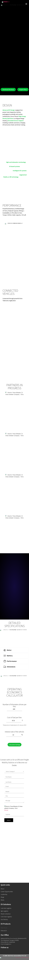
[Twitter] (7, 952)
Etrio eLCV (4, 930)
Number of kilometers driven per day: (14, 705)
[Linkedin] (15, 952)
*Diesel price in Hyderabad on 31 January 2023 (14, 725)
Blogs (2, 897)
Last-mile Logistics (6, 908)
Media (2, 900)
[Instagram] (11, 952)
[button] (8, 89)
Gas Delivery (4, 919)
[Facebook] (2, 952)
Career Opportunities (7, 891)
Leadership (4, 894)
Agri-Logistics (4, 911)
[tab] (14, 650)
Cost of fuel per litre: (14, 717)
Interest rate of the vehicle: (14, 732)
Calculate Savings (14, 745)
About (2, 889)
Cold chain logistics (6, 917)
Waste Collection (6, 914)
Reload (6, 810)
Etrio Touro (4, 928)
